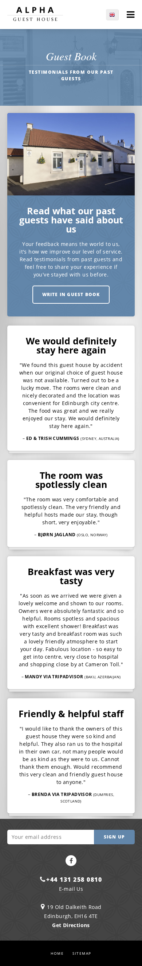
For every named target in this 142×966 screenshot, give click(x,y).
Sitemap (81, 953)
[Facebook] (71, 860)
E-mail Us (71, 888)
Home (57, 953)
